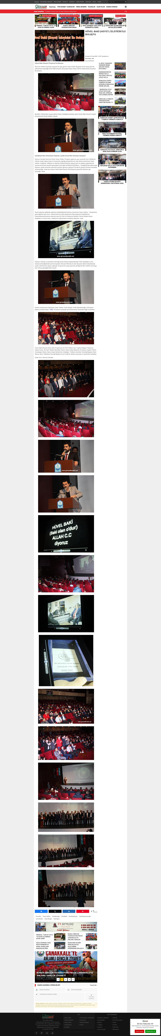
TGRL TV (52, 310)
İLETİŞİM (99, 2)
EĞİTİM (100, 1022)
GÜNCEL (115, 1018)
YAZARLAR (65, 2)
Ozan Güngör (48, 919)
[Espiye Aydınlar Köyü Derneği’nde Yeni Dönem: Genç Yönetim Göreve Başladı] (112, 172)
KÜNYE (94, 2)
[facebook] (36, 1033)
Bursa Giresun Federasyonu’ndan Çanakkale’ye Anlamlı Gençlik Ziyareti (67, 11)
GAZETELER (71, 2)
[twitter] (41, 1033)
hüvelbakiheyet (73, 916)
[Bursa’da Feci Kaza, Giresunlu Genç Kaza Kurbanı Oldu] (112, 140)
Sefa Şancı (56, 919)
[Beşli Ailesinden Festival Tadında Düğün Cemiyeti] (112, 124)
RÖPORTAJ (116, 1029)
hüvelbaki (64, 916)
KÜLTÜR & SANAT (118, 1020)
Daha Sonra (139, 1031)
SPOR (114, 1022)
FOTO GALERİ (101, 1029)
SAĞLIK (115, 1025)
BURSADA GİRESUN (103, 1018)
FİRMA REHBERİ (57, 2)
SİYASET (100, 1027)
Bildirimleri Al (150, 1031)
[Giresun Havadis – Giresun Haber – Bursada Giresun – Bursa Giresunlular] (145, 1022)
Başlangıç (37, 2)
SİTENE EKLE (88, 2)
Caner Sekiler (46, 916)
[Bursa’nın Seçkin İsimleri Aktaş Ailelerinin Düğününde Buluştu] (115, 16)
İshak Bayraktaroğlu (85, 916)
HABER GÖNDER (80, 2)
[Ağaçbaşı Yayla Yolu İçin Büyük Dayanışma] (112, 156)
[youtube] (52, 1033)
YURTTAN (115, 1027)
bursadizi (38, 916)
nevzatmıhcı (39, 919)
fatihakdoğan (56, 916)
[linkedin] (47, 1033)
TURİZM (100, 1025)
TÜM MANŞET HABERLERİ (46, 2)
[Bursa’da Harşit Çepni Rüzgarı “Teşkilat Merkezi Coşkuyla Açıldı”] (112, 108)
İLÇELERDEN (101, 1020)
